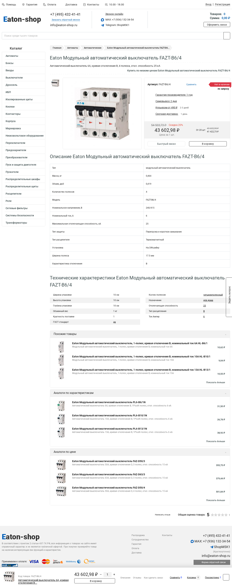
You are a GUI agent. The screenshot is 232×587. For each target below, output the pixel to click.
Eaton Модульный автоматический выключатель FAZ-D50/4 (108, 487)
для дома (208, 300)
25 (204, 305)
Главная (57, 48)
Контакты (93, 4)
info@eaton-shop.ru (215, 556)
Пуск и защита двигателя (21, 164)
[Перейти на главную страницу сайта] (22, 20)
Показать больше (215, 382)
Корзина (191, 577)
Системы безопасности (20, 215)
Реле (9, 200)
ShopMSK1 (221, 547)
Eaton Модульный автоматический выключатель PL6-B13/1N (109, 428)
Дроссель (11, 84)
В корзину (208, 143)
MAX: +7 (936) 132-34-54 (119, 19)
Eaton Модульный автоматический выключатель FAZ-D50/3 (108, 461)
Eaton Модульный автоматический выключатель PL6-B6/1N (109, 402)
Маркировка (13, 128)
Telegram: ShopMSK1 (117, 25)
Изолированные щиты (19, 99)
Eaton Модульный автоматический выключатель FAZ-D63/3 (108, 474)
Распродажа (138, 535)
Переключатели (15, 142)
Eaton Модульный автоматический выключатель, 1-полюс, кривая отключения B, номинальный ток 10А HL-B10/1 (141, 356)
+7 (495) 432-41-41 (65, 14)
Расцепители (13, 193)
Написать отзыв (162, 515)
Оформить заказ (217, 24)
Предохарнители (16, 150)
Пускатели (12, 171)
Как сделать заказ (153, 577)
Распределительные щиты (22, 186)
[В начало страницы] (226, 577)
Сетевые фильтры (17, 208)
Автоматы (12, 55)
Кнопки (10, 106)
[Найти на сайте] (226, 35)
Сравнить (175, 577)
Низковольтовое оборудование (25, 135)
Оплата (51, 4)
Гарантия (31, 4)
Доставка (71, 4)
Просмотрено (212, 577)
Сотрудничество (140, 539)
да (114, 322)
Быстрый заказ (166, 143)
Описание (125, 577)
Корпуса (11, 121)
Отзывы (137, 577)
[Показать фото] (55, 83)
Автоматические (92, 48)
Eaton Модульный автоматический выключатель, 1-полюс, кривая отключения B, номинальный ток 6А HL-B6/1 (140, 343)
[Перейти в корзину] (206, 16)
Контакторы (13, 113)
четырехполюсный (213, 295)
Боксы (9, 63)
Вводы (10, 70)
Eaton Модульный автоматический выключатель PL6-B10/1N (109, 415)
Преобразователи (16, 157)
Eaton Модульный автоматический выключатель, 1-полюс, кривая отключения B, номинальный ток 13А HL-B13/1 (141, 369)
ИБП (8, 92)
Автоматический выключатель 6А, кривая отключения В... (43, 581)
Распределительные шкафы (23, 179)
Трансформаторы (16, 222)
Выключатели (14, 77)
